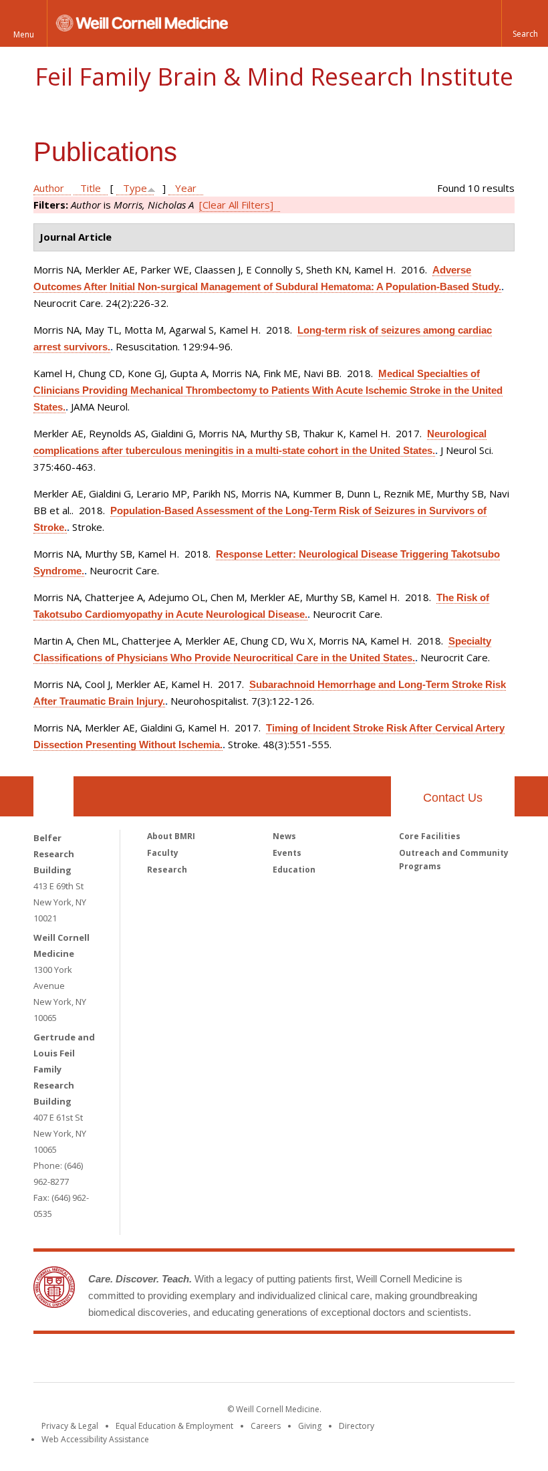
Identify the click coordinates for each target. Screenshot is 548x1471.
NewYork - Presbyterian (386, 1361)
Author (48, 188)
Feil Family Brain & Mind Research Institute (274, 76)
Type (135, 188)
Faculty (162, 853)
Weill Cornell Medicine (176, 1361)
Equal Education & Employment (174, 1426)
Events (287, 853)
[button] (524, 23)
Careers (266, 1426)
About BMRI (171, 836)
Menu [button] (23, 34)
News (284, 836)
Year (185, 188)
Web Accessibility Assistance (95, 1439)
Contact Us (453, 797)
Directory (356, 1426)
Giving (309, 1426)
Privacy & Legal (69, 1426)
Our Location (53, 796)
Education (294, 869)
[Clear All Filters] (236, 204)
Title (90, 188)
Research (167, 869)
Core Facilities (429, 836)
